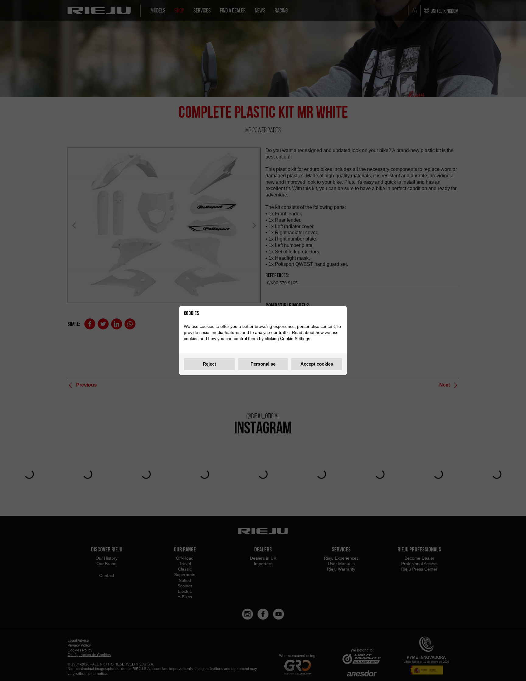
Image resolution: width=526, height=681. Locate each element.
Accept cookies (316, 364)
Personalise (263, 364)
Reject (209, 364)
